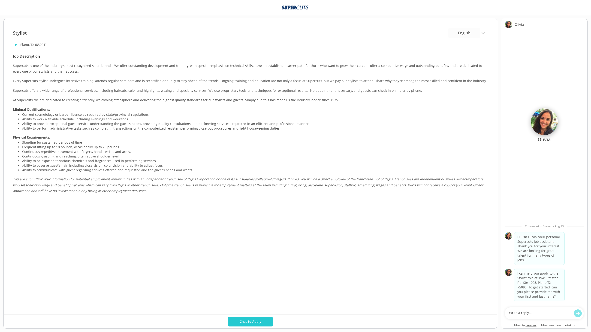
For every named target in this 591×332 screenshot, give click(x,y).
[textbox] (540, 313)
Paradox (531, 325)
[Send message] (578, 313)
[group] (544, 167)
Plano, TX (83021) (33, 44)
